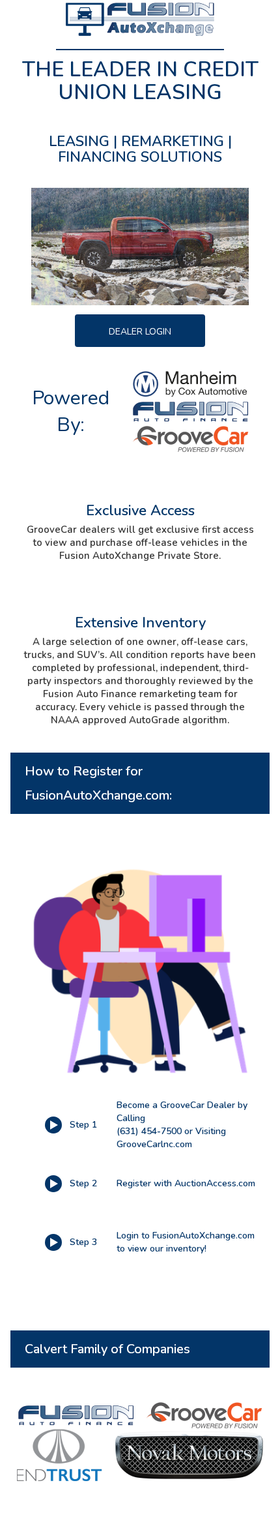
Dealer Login (140, 331)
